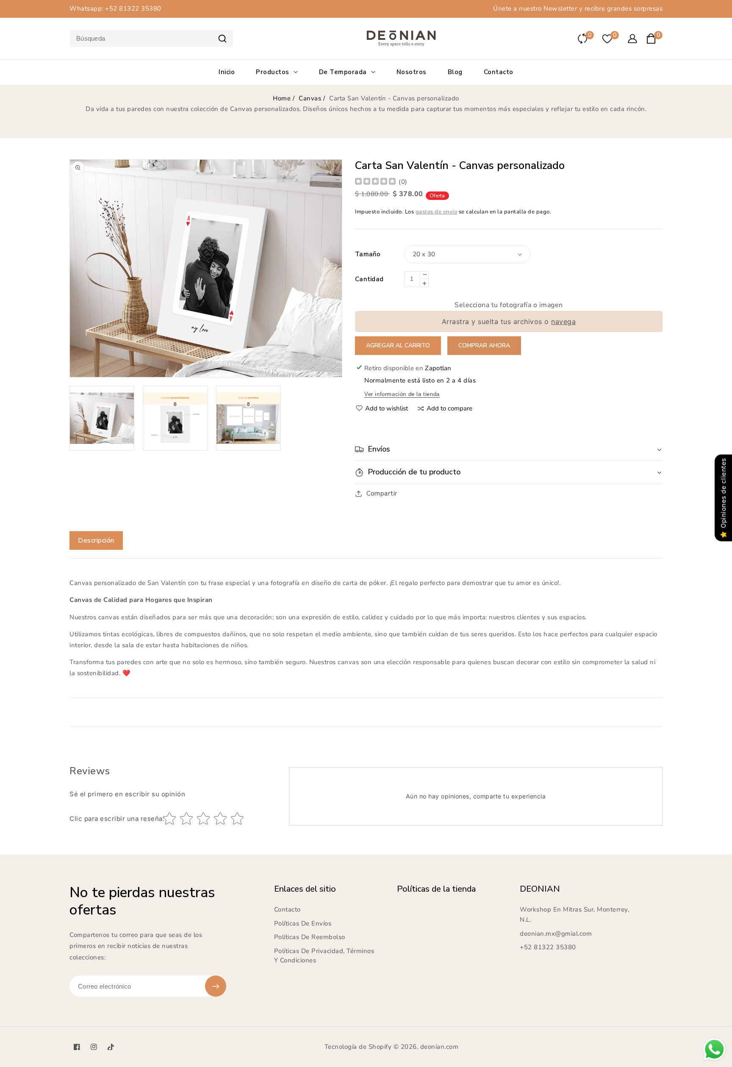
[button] (509, 449)
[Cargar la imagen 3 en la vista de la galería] (248, 418)
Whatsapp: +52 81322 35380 (115, 8)
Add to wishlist (386, 408)
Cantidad (369, 279)
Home (282, 98)
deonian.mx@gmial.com (556, 933)
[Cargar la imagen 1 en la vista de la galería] (102, 418)
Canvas (310, 98)
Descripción (96, 540)
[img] (375, 182)
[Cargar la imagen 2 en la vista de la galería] (175, 418)
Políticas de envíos (303, 923)
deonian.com (439, 1046)
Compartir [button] (381, 493)
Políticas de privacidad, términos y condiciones (324, 956)
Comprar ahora (484, 345)
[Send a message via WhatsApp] (714, 1049)
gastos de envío (437, 212)
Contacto (287, 909)
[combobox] (151, 38)
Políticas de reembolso (309, 937)
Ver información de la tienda (402, 394)
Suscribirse (215, 986)
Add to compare (449, 408)
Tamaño (368, 254)
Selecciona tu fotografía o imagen (509, 305)
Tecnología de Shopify (358, 1046)
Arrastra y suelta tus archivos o (509, 321)
